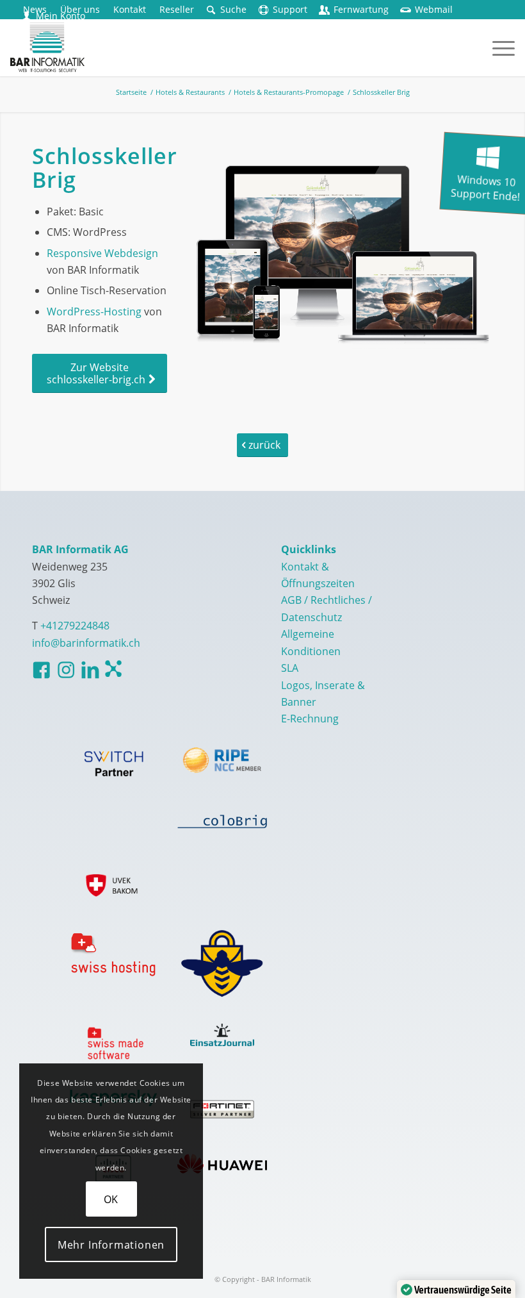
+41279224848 (74, 626)
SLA (289, 668)
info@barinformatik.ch (86, 643)
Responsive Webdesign (102, 253)
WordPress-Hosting (94, 311)
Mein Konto (60, 16)
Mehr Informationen (111, 1245)
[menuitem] (130, 9)
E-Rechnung (310, 718)
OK (111, 1199)
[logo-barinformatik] (47, 47)
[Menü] (497, 47)
